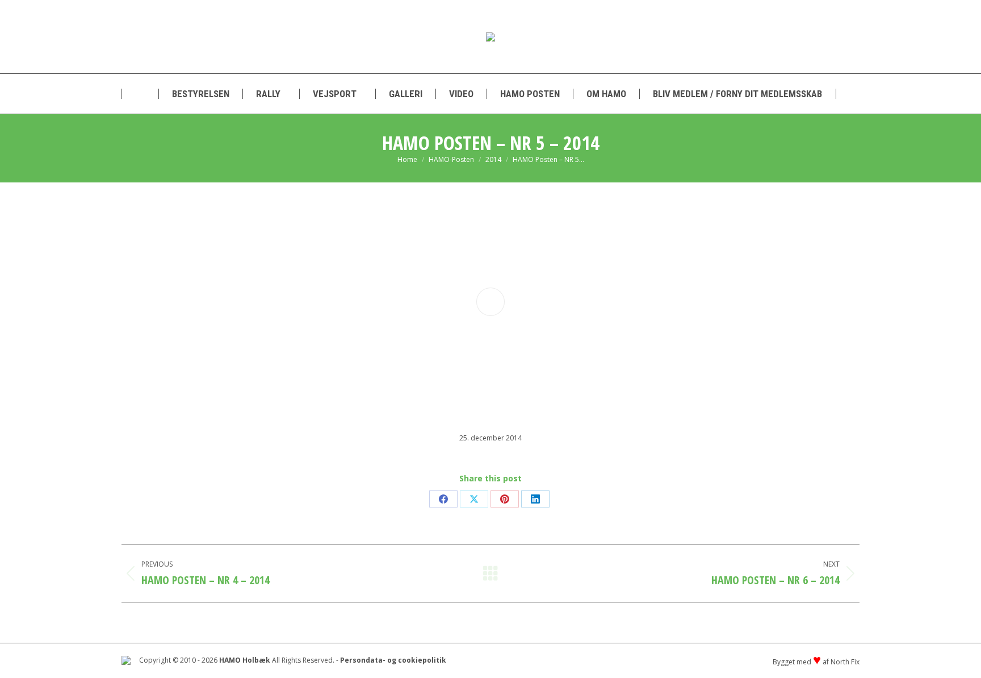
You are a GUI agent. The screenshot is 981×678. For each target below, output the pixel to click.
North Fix (845, 662)
